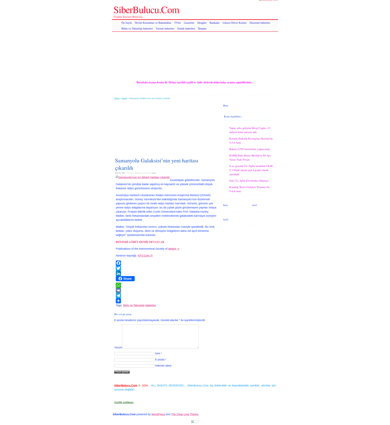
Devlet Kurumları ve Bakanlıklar (153, 22)
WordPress (158, 414)
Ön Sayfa (126, 22)
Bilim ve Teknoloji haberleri (137, 28)
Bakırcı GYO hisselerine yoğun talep (249, 149)
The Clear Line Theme (184, 414)
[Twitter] (166, 268)
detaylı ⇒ (173, 248)
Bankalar (215, 22)
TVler (177, 22)
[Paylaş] (166, 300)
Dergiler (202, 22)
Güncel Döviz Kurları (235, 22)
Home (116, 98)
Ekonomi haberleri (260, 22)
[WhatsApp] (166, 285)
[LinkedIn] (166, 273)
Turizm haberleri (165, 28)
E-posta (160, 359)
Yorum (118, 347)
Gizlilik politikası (124, 402)
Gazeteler (189, 22)
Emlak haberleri (186, 28)
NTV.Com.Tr (145, 255)
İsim (157, 353)
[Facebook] (166, 263)
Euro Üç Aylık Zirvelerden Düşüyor (249, 180)
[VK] (166, 290)
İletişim (202, 28)
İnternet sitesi (163, 365)
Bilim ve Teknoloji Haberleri (139, 305)
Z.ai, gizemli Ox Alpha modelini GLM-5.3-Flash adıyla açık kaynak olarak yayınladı (251, 170)
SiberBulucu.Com (146, 9)
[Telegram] (166, 295)
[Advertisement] (195, 53)
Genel (124, 98)
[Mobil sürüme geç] (195, 422)
